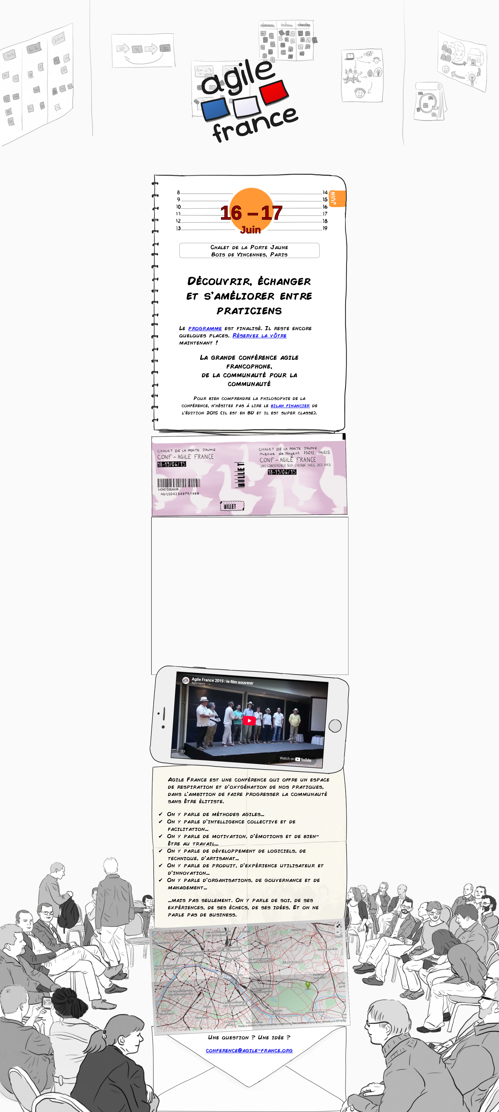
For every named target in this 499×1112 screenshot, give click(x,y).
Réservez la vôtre (260, 335)
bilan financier (290, 405)
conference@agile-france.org (249, 1049)
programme (205, 327)
